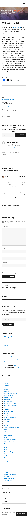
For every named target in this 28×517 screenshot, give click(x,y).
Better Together (8, 395)
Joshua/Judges (8, 435)
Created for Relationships (11, 405)
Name (4, 248)
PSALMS (6, 464)
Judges (5, 437)
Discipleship (7, 409)
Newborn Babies (18, 363)
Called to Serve (8, 397)
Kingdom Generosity (9, 439)
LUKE (5, 443)
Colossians (7, 399)
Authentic (6, 343)
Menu (24, 3)
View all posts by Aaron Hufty (14, 147)
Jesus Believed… (5, 106)
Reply (4, 209)
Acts (5, 387)
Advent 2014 (7, 391)
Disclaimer (7, 508)
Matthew (6, 450)
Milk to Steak (7, 363)
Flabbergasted (8, 337)
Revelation (7, 470)
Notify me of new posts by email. (11, 273)
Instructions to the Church (11, 427)
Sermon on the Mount (10, 474)
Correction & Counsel (10, 403)
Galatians (6, 421)
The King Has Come (9, 339)
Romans (6, 472)
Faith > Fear (7, 419)
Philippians (7, 458)
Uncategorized (8, 480)
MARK (5, 448)
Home (5, 498)
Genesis (6, 423)
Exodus (6, 415)
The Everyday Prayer (6, 512)
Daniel (5, 407)
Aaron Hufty (7, 152)
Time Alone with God (10, 341)
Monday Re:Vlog (8, 452)
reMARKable (7, 466)
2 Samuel (6, 385)
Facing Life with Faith (10, 417)
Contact (6, 505)
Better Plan (4, 114)
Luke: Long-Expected (10, 445)
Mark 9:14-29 (17, 27)
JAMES (5, 429)
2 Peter (6, 383)
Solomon (6, 476)
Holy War (16, 367)
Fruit (14, 365)
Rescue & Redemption (10, 468)
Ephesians (6, 413)
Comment (5, 226)
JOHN (5, 433)
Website (4, 262)
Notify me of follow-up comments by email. (14, 269)
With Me (6, 345)
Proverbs (6, 462)
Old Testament (8, 456)
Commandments (8, 401)
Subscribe (20, 135)
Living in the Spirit (9, 441)
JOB (5, 431)
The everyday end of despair (8, 99)
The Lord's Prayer (9, 478)
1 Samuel (6, 381)
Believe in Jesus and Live (10, 393)
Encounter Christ (8, 411)
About (5, 502)
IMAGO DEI (7, 425)
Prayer (5, 460)
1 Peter (5, 379)
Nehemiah (7, 454)
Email (4, 255)
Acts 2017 (6, 389)
